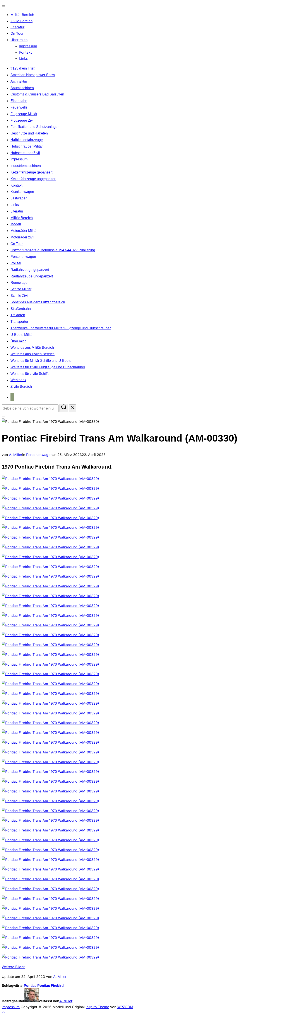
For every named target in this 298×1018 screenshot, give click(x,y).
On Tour (17, 33)
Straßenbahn (20, 309)
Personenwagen (23, 256)
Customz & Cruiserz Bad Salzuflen (37, 94)
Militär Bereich (22, 14)
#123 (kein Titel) (22, 68)
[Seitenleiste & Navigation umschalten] (3, 416)
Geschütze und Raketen (29, 133)
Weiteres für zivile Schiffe (30, 374)
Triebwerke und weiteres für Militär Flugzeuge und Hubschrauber (60, 328)
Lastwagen (18, 198)
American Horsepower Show (32, 75)
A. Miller (15, 454)
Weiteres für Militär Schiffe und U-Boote (41, 360)
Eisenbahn (18, 101)
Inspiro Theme (97, 1007)
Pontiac (30, 985)
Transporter (19, 321)
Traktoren (17, 315)
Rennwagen (19, 282)
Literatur (17, 27)
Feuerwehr (18, 107)
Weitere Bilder (13, 967)
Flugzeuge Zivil (22, 120)
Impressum (28, 46)
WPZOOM (125, 1007)
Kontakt (25, 52)
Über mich (18, 39)
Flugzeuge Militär (23, 114)
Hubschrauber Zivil (25, 153)
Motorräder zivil (22, 237)
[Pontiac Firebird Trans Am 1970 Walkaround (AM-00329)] (50, 478)
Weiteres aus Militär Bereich (32, 347)
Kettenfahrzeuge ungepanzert (33, 179)
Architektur (18, 81)
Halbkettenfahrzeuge (26, 140)
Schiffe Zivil (19, 295)
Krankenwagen (22, 192)
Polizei (15, 263)
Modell (15, 224)
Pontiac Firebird (50, 985)
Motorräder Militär (24, 231)
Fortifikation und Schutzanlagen (35, 127)
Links (23, 58)
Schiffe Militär (20, 289)
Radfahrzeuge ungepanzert (31, 276)
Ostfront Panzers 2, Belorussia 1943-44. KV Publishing (52, 250)
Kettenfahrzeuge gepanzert (31, 172)
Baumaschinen (22, 88)
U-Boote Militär (22, 335)
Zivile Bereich (21, 21)
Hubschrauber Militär (26, 146)
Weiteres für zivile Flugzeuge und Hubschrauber (47, 367)
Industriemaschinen (25, 166)
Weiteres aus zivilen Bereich (32, 354)
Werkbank (18, 380)
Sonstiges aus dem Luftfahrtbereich (37, 302)
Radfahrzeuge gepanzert (29, 270)
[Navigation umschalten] (3, 6)
